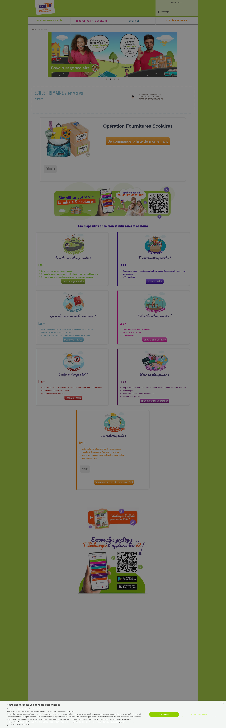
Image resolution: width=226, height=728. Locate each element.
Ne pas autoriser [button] (199, 714)
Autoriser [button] (164, 714)
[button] (75, 724)
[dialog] (113, 714)
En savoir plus (131, 722)
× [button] (223, 704)
